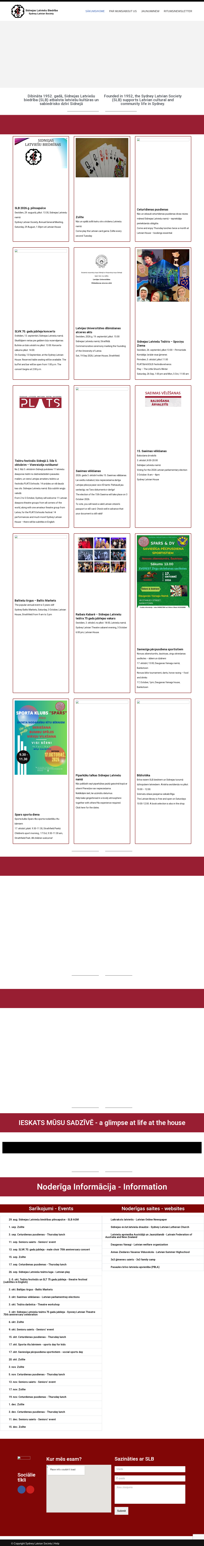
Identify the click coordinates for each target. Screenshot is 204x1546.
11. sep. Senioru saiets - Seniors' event (32, 1242)
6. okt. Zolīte (16, 1322)
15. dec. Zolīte (17, 1426)
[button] (15, 54)
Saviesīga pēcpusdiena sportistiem (160, 649)
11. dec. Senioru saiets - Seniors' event (32, 1419)
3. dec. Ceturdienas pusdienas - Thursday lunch (37, 1411)
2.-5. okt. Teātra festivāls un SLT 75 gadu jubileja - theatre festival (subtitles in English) (45, 1281)
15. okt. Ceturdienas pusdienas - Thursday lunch (37, 1337)
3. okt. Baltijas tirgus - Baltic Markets (31, 1289)
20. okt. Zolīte (17, 1359)
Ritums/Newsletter (178, 11)
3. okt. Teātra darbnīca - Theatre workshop (34, 1304)
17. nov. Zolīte (17, 1389)
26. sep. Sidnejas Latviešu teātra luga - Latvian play (39, 1272)
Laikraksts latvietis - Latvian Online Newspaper (139, 1219)
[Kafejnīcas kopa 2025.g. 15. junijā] (102, 1142)
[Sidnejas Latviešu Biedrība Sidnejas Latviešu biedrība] (35, 11)
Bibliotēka (143, 775)
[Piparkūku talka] (102, 1143)
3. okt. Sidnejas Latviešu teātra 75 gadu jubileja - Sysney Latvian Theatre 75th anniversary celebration (49, 1313)
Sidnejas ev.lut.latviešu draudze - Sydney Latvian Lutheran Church (150, 1227)
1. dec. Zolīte (16, 1404)
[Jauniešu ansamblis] (102, 1144)
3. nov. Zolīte (16, 1366)
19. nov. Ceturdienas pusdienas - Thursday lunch (37, 1396)
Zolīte (80, 217)
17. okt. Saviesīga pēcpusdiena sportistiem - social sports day (46, 1352)
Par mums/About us (123, 11)
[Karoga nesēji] (102, 1150)
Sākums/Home (95, 11)
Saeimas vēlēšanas (88, 471)
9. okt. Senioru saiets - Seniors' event (31, 1329)
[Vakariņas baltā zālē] (102, 1148)
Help (56, 1543)
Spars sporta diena (27, 814)
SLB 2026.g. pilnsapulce (30, 208)
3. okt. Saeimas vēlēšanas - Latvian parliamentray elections (44, 1297)
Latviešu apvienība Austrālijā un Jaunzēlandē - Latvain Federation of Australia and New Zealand (148, 1236)
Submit (121, 1511)
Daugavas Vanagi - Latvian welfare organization (139, 1244)
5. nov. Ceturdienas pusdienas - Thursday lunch (37, 1374)
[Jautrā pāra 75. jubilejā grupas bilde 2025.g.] (102, 1145)
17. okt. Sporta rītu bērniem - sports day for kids (37, 1344)
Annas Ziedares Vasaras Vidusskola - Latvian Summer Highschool (150, 1252)
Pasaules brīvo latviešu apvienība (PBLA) (135, 1267)
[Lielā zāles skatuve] (102, 1149)
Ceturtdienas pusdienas (152, 209)
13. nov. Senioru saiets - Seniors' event (32, 1381)
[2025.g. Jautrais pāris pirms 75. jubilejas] (102, 1152)
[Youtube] (30, 1490)
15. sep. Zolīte (17, 1257)
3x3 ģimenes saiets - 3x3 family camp (133, 1259)
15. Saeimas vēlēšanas (152, 451)
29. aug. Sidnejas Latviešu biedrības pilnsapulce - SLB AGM (44, 1219)
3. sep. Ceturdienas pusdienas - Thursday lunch (37, 1234)
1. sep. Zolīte (16, 1227)
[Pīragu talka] (102, 1151)
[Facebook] (22, 1490)
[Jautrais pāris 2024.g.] (102, 1146)
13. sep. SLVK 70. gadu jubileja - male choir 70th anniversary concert (49, 1249)
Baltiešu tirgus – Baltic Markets (35, 600)
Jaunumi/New (150, 11)
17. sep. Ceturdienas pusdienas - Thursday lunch (37, 1264)
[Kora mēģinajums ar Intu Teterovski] (102, 1147)
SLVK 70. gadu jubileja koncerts (35, 331)
